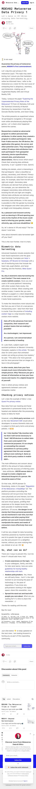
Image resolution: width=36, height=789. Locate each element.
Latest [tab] (9, 699)
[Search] (32, 699)
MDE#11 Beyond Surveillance (8, 719)
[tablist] (10, 675)
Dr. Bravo (9, 22)
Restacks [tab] (14, 675)
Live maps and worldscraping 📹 (12, 723)
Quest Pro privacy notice (11, 401)
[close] (30, 733)
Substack (8, 785)
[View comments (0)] (10, 28)
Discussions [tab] (16, 699)
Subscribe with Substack (19, 767)
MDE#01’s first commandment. (19, 66)
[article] (18, 709)
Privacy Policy (24, 775)
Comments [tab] (6, 675)
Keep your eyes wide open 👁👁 (12, 709)
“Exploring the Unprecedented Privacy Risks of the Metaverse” (17, 101)
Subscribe (25, 3)
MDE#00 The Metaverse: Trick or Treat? (12, 705)
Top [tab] (4, 699)
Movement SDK (16, 421)
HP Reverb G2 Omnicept (19, 261)
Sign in (32, 3)
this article (22, 350)
